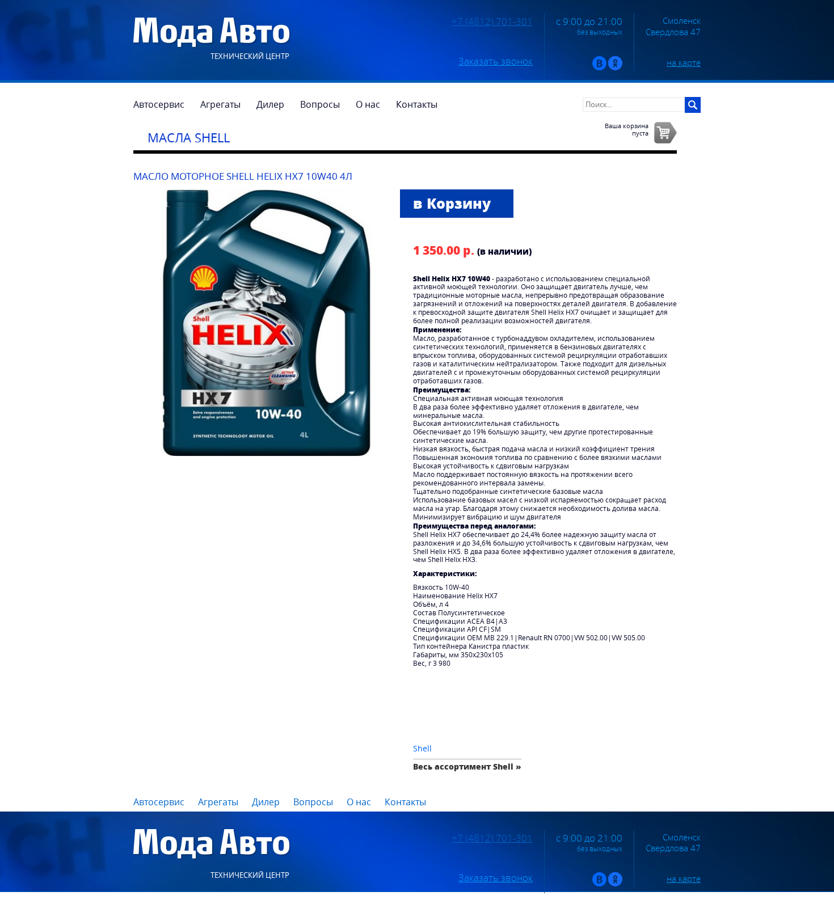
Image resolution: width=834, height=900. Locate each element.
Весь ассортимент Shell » (467, 766)
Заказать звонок (495, 61)
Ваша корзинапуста (626, 129)
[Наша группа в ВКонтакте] (599, 68)
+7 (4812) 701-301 (492, 21)
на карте (684, 62)
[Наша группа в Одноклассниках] (615, 68)
